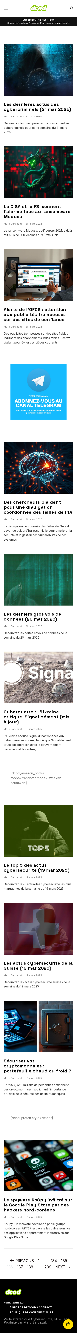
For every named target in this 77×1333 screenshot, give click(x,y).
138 (30, 1267)
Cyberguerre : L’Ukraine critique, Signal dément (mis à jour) (37, 717)
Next (60, 1267)
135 (64, 1260)
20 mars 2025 (34, 223)
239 (47, 1267)
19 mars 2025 (34, 729)
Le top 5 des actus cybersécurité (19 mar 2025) (36, 867)
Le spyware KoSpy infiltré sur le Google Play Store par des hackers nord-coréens (38, 1205)
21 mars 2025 (34, 116)
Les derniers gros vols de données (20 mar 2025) (32, 616)
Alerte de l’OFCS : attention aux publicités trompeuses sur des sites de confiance (35, 314)
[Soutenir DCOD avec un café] (68, 1324)
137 (20, 1267)
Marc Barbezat (13, 116)
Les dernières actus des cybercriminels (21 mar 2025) (37, 106)
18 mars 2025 (34, 1078)
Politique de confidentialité (31, 1312)
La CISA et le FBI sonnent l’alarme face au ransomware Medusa (37, 211)
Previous (24, 1260)
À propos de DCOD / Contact (31, 1307)
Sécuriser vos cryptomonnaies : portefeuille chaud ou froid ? (37, 1066)
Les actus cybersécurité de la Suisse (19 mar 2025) (38, 965)
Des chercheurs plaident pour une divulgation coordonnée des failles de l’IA (38, 507)
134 (54, 1260)
